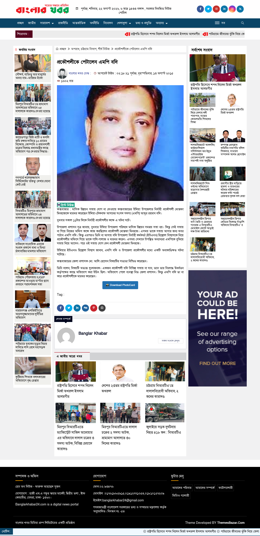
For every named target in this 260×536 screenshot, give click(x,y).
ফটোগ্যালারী (226, 488)
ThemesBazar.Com (231, 523)
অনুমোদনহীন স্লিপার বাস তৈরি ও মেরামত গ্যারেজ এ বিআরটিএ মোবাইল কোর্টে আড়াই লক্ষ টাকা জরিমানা (202, 225)
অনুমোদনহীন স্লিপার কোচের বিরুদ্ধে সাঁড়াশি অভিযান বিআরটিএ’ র (232, 222)
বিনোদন (108, 23)
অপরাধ (75, 49)
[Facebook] (60, 308)
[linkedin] (224, 9)
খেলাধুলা (122, 23)
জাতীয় (32, 23)
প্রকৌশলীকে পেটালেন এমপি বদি (133, 49)
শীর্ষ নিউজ (104, 49)
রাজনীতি (63, 23)
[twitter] (208, 9)
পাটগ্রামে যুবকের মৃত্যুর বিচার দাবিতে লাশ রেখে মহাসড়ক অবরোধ (31, 347)
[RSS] (240, 9)
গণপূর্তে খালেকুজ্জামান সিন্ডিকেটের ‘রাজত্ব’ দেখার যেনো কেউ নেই (33, 181)
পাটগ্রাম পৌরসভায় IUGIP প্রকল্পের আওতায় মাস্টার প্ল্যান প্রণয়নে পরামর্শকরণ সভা (32, 280)
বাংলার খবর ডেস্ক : (79, 73)
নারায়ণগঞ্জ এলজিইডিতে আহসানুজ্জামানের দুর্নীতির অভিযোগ (29, 314)
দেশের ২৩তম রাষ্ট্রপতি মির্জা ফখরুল (232, 111)
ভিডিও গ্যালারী (180, 496)
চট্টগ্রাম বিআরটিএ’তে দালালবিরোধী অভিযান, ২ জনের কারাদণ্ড (162, 391)
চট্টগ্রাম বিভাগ (89, 49)
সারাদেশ (45, 23)
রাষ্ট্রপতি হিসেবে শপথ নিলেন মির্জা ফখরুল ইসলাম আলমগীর (142, 34)
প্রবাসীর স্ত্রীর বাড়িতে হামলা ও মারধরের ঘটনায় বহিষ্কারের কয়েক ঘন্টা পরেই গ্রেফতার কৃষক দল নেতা (233, 189)
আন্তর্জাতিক (78, 23)
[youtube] (232, 9)
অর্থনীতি (94, 23)
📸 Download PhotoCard (120, 285)
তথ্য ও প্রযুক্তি (143, 23)
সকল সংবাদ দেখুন (171, 340)
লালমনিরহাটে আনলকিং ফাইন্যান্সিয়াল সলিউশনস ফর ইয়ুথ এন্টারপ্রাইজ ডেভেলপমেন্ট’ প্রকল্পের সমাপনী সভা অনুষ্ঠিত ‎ (203, 153)
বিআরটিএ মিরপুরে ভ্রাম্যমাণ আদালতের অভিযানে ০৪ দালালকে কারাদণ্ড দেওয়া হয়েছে (33, 214)
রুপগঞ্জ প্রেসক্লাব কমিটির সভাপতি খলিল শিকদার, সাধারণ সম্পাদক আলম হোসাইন (233, 149)
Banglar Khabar (93, 333)
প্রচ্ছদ (20, 23)
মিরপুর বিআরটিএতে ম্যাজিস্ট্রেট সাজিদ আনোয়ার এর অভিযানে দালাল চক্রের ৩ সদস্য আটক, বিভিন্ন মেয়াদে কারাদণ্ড (75, 438)
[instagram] (216, 9)
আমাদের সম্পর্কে (205, 488)
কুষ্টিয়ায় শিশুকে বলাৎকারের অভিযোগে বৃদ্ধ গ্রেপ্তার (30, 379)
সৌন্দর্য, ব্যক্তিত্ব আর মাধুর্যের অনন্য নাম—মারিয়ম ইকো (31, 76)
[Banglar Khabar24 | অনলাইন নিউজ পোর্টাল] (42, 9)
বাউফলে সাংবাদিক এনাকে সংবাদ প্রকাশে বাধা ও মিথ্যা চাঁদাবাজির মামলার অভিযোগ (31, 247)
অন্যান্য (160, 23)
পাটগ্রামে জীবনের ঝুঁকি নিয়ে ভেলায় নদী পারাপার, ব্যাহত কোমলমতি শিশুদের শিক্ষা (202, 116)
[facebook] (200, 9)
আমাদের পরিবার (181, 488)
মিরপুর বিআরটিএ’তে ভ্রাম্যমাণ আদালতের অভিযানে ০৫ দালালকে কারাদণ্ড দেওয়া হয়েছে (33, 107)
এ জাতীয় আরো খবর (69, 356)
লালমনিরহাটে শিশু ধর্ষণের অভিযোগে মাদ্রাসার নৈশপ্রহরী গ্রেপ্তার (200, 188)
